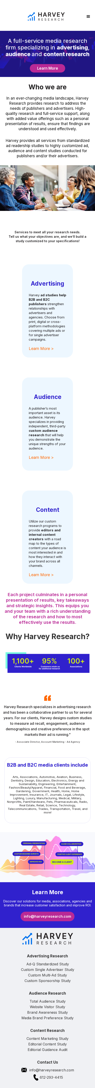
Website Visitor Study (47, 1007)
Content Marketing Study (47, 1038)
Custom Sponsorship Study (48, 980)
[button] (88, 16)
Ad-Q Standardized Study (47, 964)
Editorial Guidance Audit (47, 1049)
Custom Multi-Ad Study (47, 975)
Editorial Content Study (47, 1044)
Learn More (47, 68)
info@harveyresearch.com (47, 916)
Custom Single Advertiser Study (47, 969)
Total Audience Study (48, 1001)
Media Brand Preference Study (47, 1018)
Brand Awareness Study (47, 1012)
